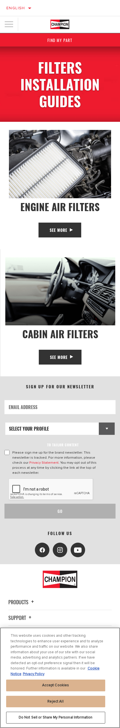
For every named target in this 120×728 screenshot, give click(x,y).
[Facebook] (42, 550)
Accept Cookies (55, 685)
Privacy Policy (33, 674)
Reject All (55, 701)
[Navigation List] (9, 24)
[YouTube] (78, 550)
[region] (60, 677)
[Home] (60, 24)
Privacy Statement (44, 462)
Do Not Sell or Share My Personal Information (56, 717)
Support (17, 617)
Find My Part (59, 40)
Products (19, 602)
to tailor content (63, 444)
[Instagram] (60, 550)
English (15, 8)
